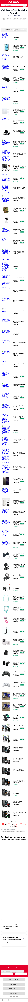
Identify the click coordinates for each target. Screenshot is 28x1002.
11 (10, 826)
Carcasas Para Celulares (8, 831)
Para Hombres (21, 974)
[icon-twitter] (11, 997)
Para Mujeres (6, 974)
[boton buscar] (25, 5)
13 (15, 826)
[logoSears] (14, 1)
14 (17, 826)
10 (24, 824)
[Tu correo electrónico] (14, 971)
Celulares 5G (20, 831)
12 (12, 826)
